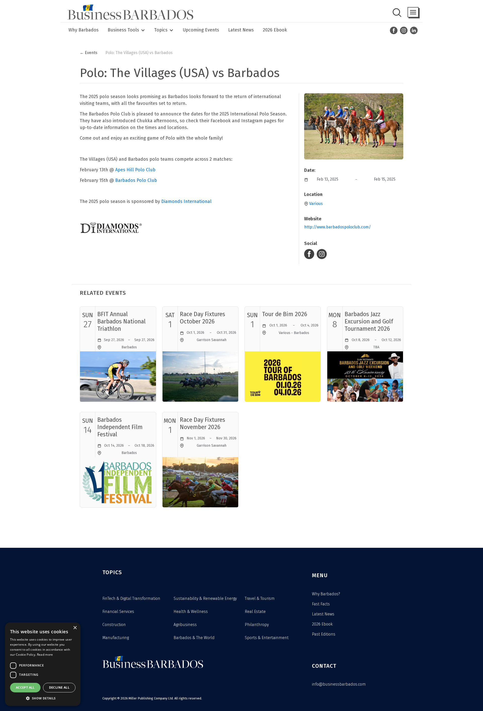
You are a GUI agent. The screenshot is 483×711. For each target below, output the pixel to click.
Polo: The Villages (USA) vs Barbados (139, 52)
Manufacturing (115, 637)
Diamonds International (186, 201)
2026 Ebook (275, 30)
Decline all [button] (59, 687)
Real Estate (255, 611)
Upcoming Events (201, 30)
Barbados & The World (194, 637)
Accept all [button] (25, 687)
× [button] (75, 628)
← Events (88, 52)
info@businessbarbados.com (339, 684)
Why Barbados (83, 30)
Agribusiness (185, 624)
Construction (114, 624)
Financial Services (118, 611)
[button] (413, 12)
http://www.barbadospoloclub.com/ (337, 227)
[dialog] (42, 664)
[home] (128, 12)
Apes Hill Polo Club (135, 170)
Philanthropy (257, 624)
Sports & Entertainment (267, 637)
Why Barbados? (326, 594)
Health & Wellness (191, 611)
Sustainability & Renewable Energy (205, 598)
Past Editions (323, 634)
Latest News (241, 30)
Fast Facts (321, 604)
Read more (45, 654)
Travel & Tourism (260, 598)
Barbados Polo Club (136, 180)
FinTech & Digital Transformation (131, 598)
